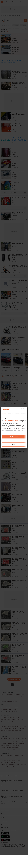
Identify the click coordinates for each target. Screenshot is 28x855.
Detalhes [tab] (10, 413)
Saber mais (13, 440)
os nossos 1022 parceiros (11, 420)
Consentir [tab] (4, 413)
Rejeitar (14, 444)
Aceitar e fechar (14, 436)
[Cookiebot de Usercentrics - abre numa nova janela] (20, 409)
